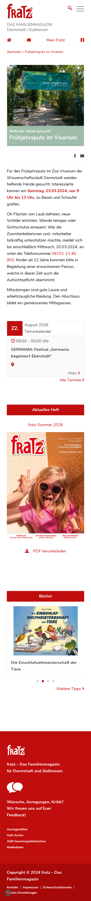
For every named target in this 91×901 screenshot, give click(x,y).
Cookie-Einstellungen (22, 892)
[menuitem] (67, 9)
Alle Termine (70, 380)
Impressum (30, 887)
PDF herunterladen (49, 551)
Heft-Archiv (15, 835)
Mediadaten (15, 847)
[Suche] (67, 9)
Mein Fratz (55, 40)
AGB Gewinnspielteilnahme (26, 841)
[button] (37, 681)
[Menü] (78, 9)
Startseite (14, 52)
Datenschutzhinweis (57, 887)
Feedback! (16, 815)
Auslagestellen (17, 829)
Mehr (73, 373)
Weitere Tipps (69, 688)
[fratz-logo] (45, 11)
